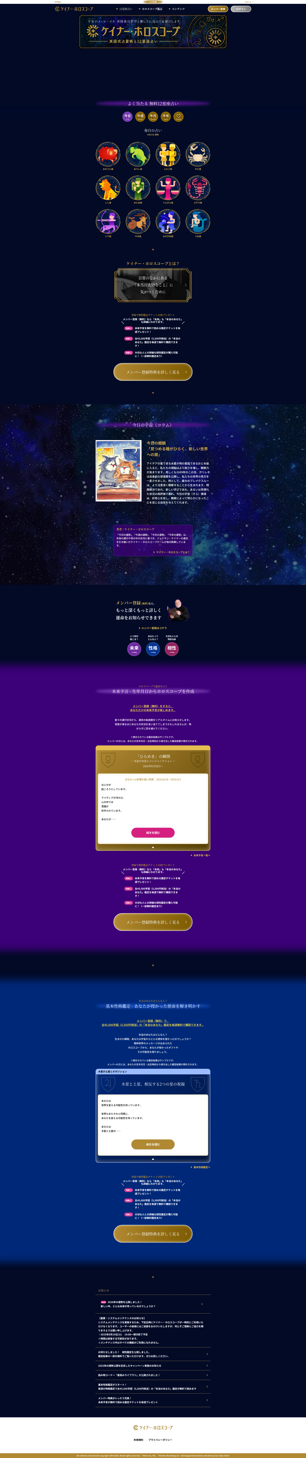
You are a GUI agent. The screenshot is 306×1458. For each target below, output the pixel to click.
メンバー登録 (218, 9)
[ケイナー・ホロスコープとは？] (153, 301)
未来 (134, 648)
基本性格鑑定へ (201, 1167)
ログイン (241, 9)
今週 (140, 116)
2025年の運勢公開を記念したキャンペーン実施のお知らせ (129, 1365)
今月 (153, 116)
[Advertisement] (153, 73)
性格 (153, 648)
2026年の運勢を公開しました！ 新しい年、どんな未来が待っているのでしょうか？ (128, 1304)
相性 (171, 648)
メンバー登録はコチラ (154, 628)
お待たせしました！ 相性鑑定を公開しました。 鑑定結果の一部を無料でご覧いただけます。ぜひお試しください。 (134, 1354)
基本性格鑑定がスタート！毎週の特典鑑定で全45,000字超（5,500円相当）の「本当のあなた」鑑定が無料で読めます (147, 1386)
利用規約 (138, 1439)
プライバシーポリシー (160, 1439)
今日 (127, 116)
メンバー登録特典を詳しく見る (153, 372)
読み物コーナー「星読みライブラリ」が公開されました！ (129, 1375)
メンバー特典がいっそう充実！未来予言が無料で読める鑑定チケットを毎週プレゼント (128, 1400)
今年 (166, 116)
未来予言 (248, 2)
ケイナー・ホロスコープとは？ (173, 552)
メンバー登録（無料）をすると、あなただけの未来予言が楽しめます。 (153, 708)
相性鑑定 (57, 2)
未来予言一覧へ (201, 855)
